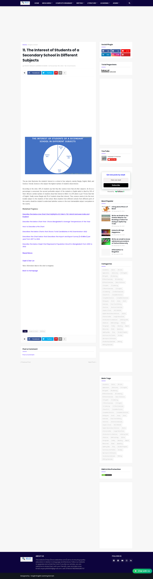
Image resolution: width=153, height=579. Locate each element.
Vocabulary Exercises (109, 341)
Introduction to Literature (110, 320)
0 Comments (71, 66)
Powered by (111, 191)
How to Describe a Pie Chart (33, 226)
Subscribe (116, 185)
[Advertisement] (76, 23)
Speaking (120, 329)
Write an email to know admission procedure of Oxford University (121, 241)
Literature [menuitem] (91, 3)
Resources (106, 329)
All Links (120, 270)
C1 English (105, 285)
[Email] (60, 73)
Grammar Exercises (116, 307)
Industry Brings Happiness (118, 231)
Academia (106, 270)
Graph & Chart (33, 45)
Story (113, 332)
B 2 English (124, 273)
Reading (120, 326)
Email (112, 301)
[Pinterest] (56, 73)
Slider (112, 329)
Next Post (91, 362)
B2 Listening (118, 279)
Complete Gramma (108, 298)
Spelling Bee (106, 332)
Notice (123, 323)
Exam (124, 301)
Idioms (124, 313)
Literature (105, 323)
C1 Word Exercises (108, 288)
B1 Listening (114, 276)
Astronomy (115, 273)
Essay (118, 301)
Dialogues (106, 301)
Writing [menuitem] (79, 3)
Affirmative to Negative (117, 251)
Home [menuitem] (37, 3)
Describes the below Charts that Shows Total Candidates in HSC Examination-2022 (55, 231)
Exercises (105, 304)
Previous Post (26, 362)
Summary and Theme (109, 335)
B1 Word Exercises (108, 279)
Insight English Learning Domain (42, 576)
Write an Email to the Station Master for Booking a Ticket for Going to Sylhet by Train (120, 220)
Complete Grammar (122, 298)
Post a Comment (28, 355)
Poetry (113, 326)
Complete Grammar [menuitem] (64, 3)
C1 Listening (114, 285)
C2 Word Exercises (118, 291)
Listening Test (124, 320)
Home (25, 45)
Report (127, 326)
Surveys (120, 335)
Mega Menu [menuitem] (46, 3)
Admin (113, 270)
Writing (42, 331)
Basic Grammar (120, 282)
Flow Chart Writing (116, 304)
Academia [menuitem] (104, 3)
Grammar (105, 307)
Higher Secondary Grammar (111, 313)
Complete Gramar (117, 295)
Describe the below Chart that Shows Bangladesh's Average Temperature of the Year (56, 221)
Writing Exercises (108, 344)
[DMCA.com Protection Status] (106, 475)
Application (106, 273)
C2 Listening (106, 291)
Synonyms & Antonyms (109, 338)
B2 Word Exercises (108, 282)
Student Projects (122, 332)
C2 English (119, 288)
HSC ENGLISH (117, 310)
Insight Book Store (119, 316)
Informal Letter (107, 316)
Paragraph (106, 326)
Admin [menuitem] (115, 3)
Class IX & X (106, 295)
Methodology (115, 323)
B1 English (105, 276)
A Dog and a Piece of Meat (120, 208)
